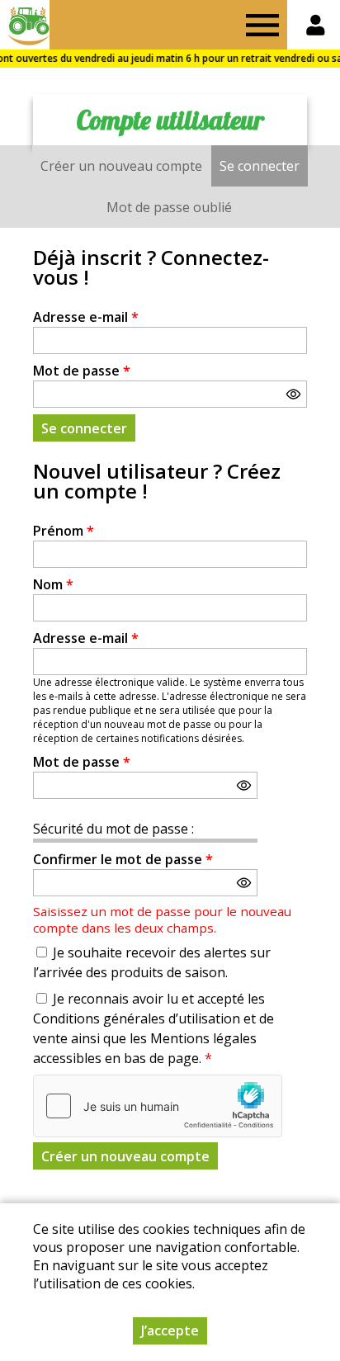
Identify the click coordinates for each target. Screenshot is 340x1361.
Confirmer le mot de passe (123, 859)
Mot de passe (81, 371)
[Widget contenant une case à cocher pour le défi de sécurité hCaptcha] (157, 1106)
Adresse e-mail (86, 317)
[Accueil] (25, 25)
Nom (53, 584)
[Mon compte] (315, 25)
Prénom (63, 531)
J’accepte (170, 1330)
